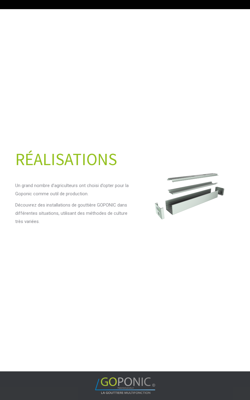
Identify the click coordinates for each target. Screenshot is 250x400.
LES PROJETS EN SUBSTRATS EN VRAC (53, 283)
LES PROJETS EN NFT (53, 339)
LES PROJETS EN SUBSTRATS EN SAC (145, 283)
